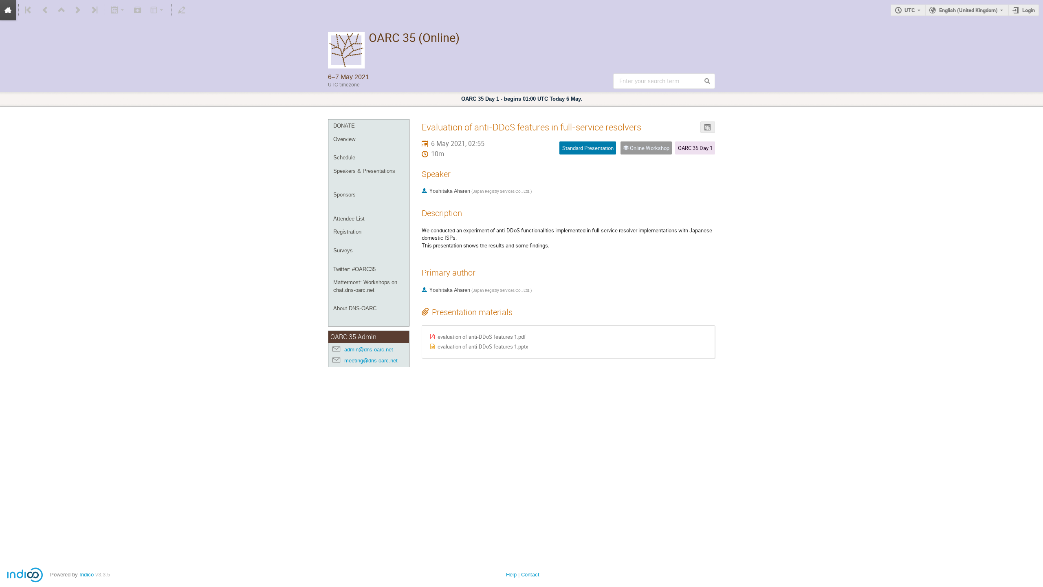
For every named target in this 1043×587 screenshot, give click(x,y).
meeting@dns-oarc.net (371, 360)
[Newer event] (78, 10)
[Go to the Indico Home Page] (8, 10)
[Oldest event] (29, 10)
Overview (344, 139)
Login (1028, 10)
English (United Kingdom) (968, 10)
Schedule (344, 157)
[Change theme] (157, 10)
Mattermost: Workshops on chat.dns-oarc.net (365, 286)
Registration (347, 232)
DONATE (344, 126)
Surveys (343, 250)
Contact (530, 574)
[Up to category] (61, 10)
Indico (86, 574)
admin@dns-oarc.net (368, 349)
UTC (909, 10)
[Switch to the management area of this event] (182, 10)
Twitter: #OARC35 (354, 269)
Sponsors (344, 195)
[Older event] (45, 10)
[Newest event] (94, 10)
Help (511, 574)
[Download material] (138, 10)
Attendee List (349, 219)
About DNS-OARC (354, 308)
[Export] (118, 10)
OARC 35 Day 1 (695, 148)
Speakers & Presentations (364, 171)
